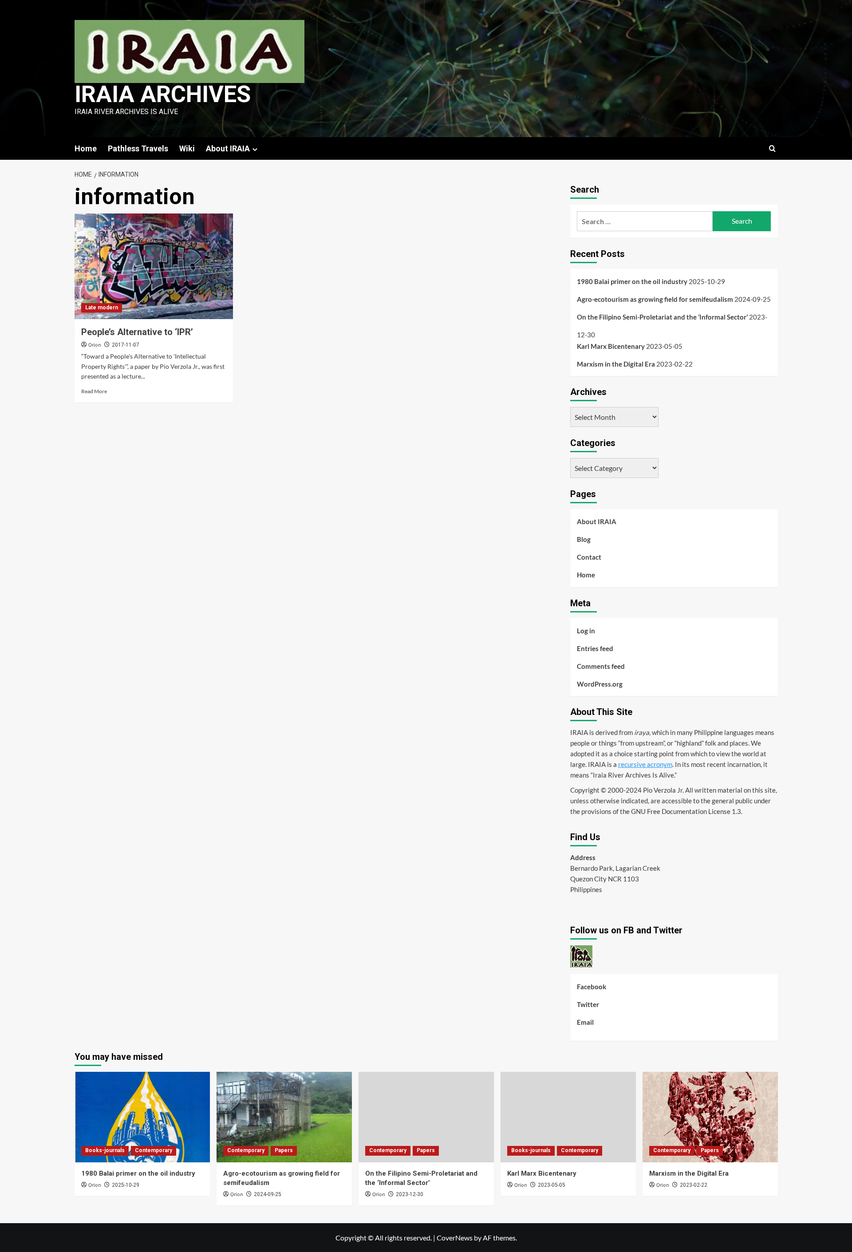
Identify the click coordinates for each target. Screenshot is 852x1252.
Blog (584, 539)
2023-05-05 (551, 1185)
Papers (284, 1150)
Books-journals (105, 1150)
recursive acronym (645, 764)
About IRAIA (228, 148)
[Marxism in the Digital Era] (710, 1117)
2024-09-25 (267, 1194)
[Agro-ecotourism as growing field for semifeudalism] (284, 1117)
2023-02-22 (693, 1185)
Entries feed (595, 648)
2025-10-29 (125, 1185)
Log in (586, 631)
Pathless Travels (138, 148)
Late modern (101, 307)
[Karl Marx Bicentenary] (568, 1117)
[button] (772, 148)
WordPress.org (600, 684)
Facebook (591, 987)
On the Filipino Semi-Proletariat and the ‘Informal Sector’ (662, 317)
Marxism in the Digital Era (616, 364)
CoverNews (455, 1237)
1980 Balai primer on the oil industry (632, 281)
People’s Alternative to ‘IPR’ (137, 332)
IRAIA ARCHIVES (163, 94)
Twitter (588, 1004)
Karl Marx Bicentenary (611, 346)
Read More (94, 391)
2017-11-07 (125, 345)
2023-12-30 (409, 1194)
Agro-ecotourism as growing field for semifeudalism (655, 299)
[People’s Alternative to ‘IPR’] (154, 266)
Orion (94, 345)
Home (86, 148)
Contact (589, 557)
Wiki (187, 148)
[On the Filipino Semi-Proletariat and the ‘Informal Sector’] (426, 1117)
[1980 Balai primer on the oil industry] (142, 1117)
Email (585, 1022)
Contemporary (153, 1150)
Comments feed (601, 666)
